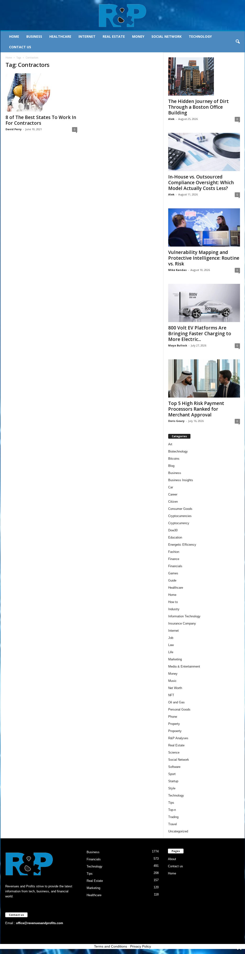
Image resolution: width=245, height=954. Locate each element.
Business (34, 36)
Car (170, 487)
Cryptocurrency (178, 523)
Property (174, 724)
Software (174, 767)
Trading (173, 817)
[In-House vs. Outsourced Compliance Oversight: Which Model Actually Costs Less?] (204, 152)
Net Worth (175, 688)
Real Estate (114, 36)
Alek (171, 119)
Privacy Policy (140, 946)
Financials (175, 566)
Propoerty (175, 731)
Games (173, 573)
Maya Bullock (177, 345)
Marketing (175, 659)
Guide (172, 580)
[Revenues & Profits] (122, 15)
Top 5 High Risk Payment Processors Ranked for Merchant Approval (196, 409)
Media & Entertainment (184, 666)
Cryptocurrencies (180, 516)
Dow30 (173, 530)
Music (172, 681)
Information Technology (184, 616)
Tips (171, 802)
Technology (200, 36)
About (172, 859)
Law (171, 645)
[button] (237, 42)
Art (170, 444)
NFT (171, 695)
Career (172, 494)
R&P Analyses (178, 738)
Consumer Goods (180, 509)
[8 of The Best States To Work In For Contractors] (41, 92)
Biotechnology (178, 451)
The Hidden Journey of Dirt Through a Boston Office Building (198, 107)
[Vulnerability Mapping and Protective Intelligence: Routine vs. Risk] (204, 227)
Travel (172, 824)
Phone (172, 716)
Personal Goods (179, 709)
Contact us (20, 47)
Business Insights (180, 480)
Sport (172, 774)
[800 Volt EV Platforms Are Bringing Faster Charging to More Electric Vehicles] (204, 303)
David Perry (14, 129)
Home (14, 36)
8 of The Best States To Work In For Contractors (41, 120)
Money (138, 36)
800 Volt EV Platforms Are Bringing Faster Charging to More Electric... (199, 333)
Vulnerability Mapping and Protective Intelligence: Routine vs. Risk (203, 258)
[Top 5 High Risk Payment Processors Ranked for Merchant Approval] (204, 378)
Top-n (172, 810)
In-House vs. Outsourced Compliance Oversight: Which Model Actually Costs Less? (201, 182)
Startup (173, 781)
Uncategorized (178, 831)
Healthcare (60, 36)
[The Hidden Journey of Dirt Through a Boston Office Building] (204, 76)
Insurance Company (182, 623)
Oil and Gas (176, 702)
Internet (86, 36)
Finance (173, 559)
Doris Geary (176, 421)
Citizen (173, 501)
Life (170, 652)
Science (173, 752)
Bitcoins (173, 458)
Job (170, 638)
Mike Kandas (177, 270)
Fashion (173, 552)
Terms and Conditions (110, 946)
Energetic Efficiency (182, 544)
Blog (171, 466)
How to (173, 602)
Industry (173, 609)
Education (175, 537)
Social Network (166, 36)
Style (171, 788)
